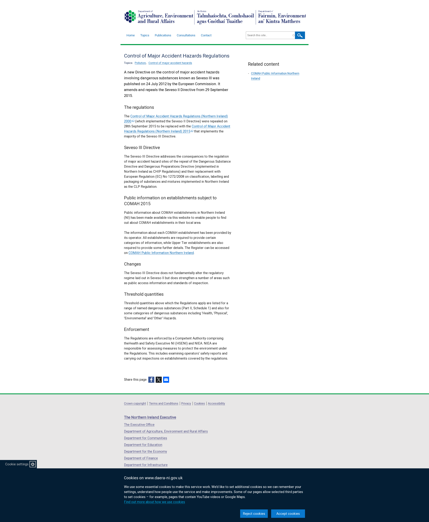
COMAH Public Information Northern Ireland (161, 253)
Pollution (140, 63)
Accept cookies (288, 514)
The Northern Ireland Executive (150, 417)
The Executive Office (139, 425)
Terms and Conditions (163, 403)
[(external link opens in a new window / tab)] (151, 380)
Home (131, 35)
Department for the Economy (145, 451)
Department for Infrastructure (146, 465)
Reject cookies (254, 514)
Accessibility (216, 403)
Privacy (186, 403)
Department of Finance (141, 458)
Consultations (186, 35)
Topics (144, 35)
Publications (163, 35)
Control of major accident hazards (170, 63)
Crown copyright (135, 403)
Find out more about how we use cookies (154, 502)
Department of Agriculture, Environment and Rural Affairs (166, 431)
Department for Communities (145, 438)
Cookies (199, 403)
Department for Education (143, 445)
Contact (206, 35)
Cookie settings (16, 464)
